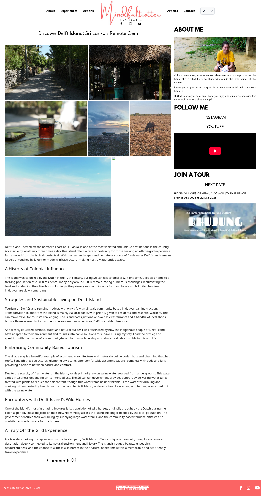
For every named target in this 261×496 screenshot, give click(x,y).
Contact (189, 11)
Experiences (69, 11)
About (50, 11)
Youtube (215, 127)
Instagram (215, 118)
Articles (172, 11)
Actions (88, 11)
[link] (46, 72)
